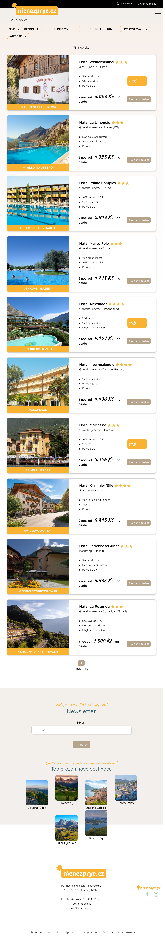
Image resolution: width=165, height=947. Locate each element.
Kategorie (16, 36)
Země (12, 29)
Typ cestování (134, 29)
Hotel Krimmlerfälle (96, 487)
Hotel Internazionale (101, 366)
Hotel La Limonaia (99, 124)
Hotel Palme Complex (98, 185)
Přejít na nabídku (139, 99)
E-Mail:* (81, 722)
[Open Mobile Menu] (158, 12)
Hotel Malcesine (97, 427)
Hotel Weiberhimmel (97, 64)
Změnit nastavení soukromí (118, 932)
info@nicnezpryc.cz (81, 908)
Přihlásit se (81, 744)
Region (29, 29)
